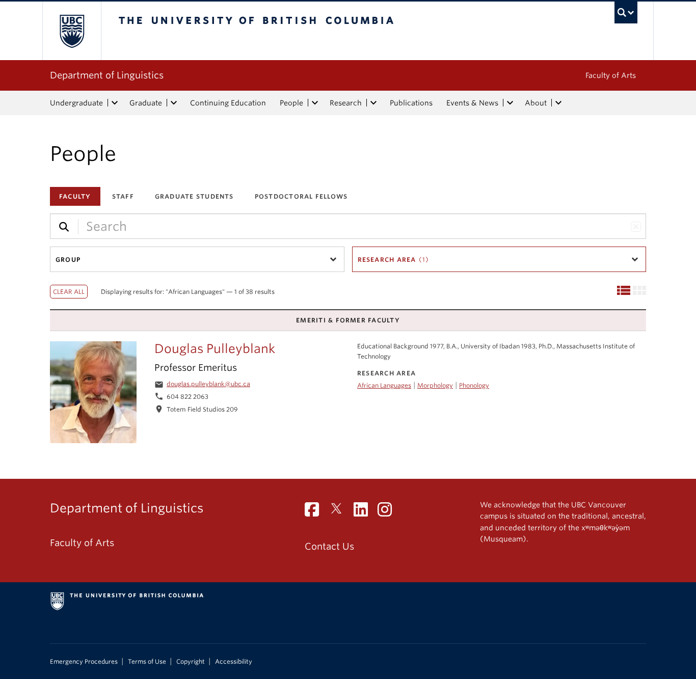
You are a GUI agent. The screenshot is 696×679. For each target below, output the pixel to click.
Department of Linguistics (107, 75)
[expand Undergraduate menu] (114, 102)
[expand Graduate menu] (173, 102)
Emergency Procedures (84, 661)
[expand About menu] (558, 102)
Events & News (472, 103)
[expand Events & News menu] (510, 102)
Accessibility (233, 661)
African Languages (384, 385)
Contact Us (329, 546)
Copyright (190, 661)
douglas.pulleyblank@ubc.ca (208, 384)
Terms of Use (147, 661)
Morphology (435, 385)
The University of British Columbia (71, 31)
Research (346, 103)
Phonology (474, 385)
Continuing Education (228, 103)
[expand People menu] (315, 102)
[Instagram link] (388, 512)
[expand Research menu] (373, 102)
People (291, 103)
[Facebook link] (316, 512)
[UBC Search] (625, 12)
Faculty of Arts (610, 75)
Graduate (145, 103)
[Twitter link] (340, 512)
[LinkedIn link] (365, 512)
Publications (411, 103)
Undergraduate (76, 103)
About (536, 103)
